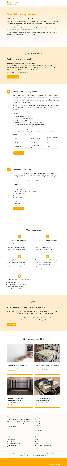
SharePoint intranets (12, 447)
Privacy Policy (10, 460)
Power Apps (38, 425)
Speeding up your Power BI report (18, 365)
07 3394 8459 (38, 441)
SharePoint (38, 431)
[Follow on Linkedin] (36, 448)
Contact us (11, 324)
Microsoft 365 (38, 423)
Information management (13, 443)
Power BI (37, 427)
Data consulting (11, 441)
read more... (11, 370)
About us (37, 421)
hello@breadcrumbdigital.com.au (43, 445)
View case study (13, 77)
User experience (11, 449)
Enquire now (19, 153)
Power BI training (11, 445)
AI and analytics (11, 439)
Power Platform (39, 429)
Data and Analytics (15, 368)
